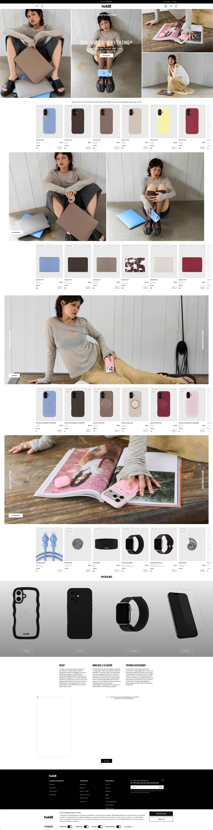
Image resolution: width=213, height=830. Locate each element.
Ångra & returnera (84, 794)
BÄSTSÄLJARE (106, 55)
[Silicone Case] (49, 121)
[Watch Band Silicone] (163, 544)
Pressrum (107, 788)
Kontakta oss (83, 801)
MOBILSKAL (26, 651)
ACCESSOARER (16, 515)
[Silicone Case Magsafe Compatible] (49, 404)
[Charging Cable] (49, 544)
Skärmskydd (52, 794)
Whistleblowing (84, 798)
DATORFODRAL (16, 232)
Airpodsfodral (53, 791)
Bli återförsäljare (109, 808)
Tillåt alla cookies (161, 813)
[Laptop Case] (49, 261)
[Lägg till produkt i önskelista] (61, 106)
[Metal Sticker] (77, 544)
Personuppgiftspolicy (110, 801)
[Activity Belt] (106, 544)
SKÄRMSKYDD (186, 651)
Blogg (106, 794)
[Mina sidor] (166, 6)
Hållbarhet (108, 791)
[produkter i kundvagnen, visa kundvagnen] (176, 6)
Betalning (82, 788)
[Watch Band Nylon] (135, 544)
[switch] (86, 826)
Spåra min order (84, 791)
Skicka (160, 787)
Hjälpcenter (83, 784)
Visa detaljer (127, 826)
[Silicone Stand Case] (106, 404)
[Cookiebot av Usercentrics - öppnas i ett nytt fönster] (48, 827)
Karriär (107, 798)
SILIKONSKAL (80, 651)
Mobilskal (51, 784)
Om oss (107, 784)
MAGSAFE (14, 375)
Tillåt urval (161, 819)
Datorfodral (52, 788)
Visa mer (106, 761)
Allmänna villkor (109, 805)
